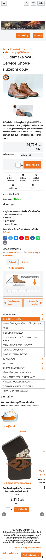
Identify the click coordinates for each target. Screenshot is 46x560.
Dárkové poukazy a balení (16, 381)
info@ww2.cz (11, 426)
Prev (4, 514)
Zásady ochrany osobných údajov (28, 547)
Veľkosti (6, 232)
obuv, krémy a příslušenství (17, 345)
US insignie (7, 363)
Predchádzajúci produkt (14, 303)
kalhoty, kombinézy (13, 332)
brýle (5, 328)
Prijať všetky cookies (31, 555)
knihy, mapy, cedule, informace (18, 377)
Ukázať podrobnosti (10, 553)
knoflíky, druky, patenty (15, 354)
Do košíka (33, 165)
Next (42, 514)
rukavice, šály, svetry (14, 349)
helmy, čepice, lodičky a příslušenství (22, 323)
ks (22, 165)
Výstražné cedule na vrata (16, 372)
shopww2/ (23, 431)
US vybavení (8, 358)
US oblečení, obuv (13, 252)
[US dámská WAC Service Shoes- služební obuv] (23, 88)
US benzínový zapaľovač (17, 483)
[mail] (9, 420)
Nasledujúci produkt (33, 303)
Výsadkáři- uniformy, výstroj (17, 386)
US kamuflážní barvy (13, 368)
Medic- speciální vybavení (15, 390)
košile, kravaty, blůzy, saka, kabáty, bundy (21, 339)
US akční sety (9, 314)
